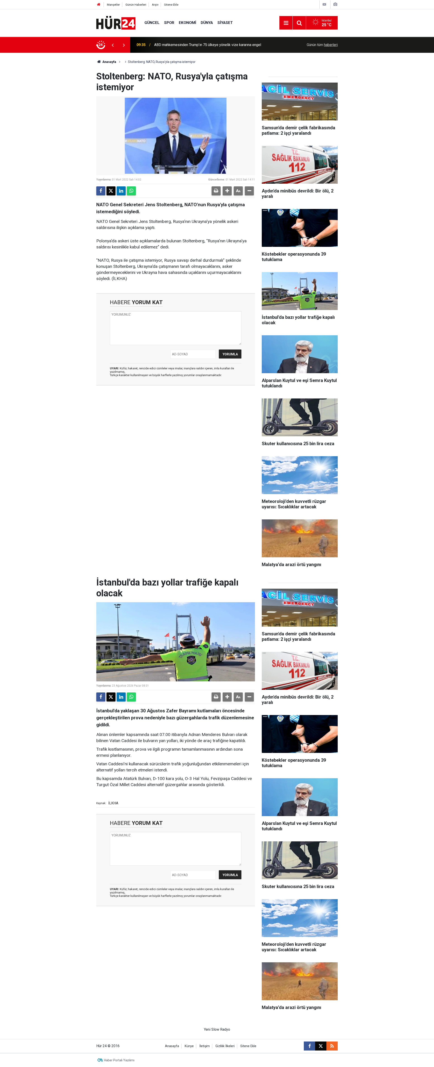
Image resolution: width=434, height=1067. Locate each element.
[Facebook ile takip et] (309, 1046)
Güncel (152, 22)
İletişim (204, 1046)
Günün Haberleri (135, 4)
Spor (169, 22)
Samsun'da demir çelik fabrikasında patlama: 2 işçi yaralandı (201, 45)
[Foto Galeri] (335, 4)
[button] (227, 190)
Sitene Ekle (171, 4)
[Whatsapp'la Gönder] (131, 190)
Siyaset (225, 22)
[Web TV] (324, 4)
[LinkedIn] (121, 190)
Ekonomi (187, 22)
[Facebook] (100, 190)
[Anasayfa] (98, 4)
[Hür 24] (115, 22)
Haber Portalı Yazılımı (119, 1060)
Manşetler (113, 4)
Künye (189, 1046)
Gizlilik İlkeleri (225, 1046)
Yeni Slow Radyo (217, 1029)
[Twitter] (111, 190)
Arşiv (155, 4)
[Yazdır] (216, 190)
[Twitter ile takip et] (320, 1046)
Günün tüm (322, 45)
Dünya (207, 22)
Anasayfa (109, 62)
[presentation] (112, 45)
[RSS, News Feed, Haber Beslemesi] (332, 1046)
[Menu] (286, 23)
